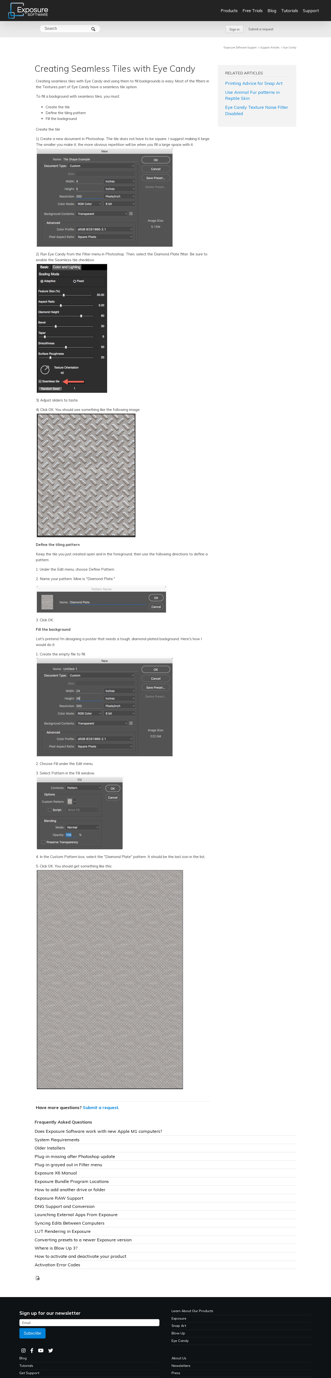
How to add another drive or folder (70, 1189)
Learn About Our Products (192, 1311)
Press (176, 1373)
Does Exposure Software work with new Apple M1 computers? (98, 1131)
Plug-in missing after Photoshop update (75, 1156)
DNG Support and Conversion (65, 1206)
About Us (179, 1358)
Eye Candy (289, 47)
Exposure (179, 1318)
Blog (23, 1358)
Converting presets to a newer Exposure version (83, 1240)
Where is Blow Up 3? (56, 1248)
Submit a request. (101, 1107)
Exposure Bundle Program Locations (72, 1181)
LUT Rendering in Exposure (63, 1231)
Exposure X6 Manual (56, 1173)
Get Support (29, 1373)
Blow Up (178, 1333)
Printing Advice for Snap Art (254, 83)
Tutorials (26, 1365)
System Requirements (57, 1139)
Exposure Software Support (240, 47)
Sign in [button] (234, 29)
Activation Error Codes (57, 1265)
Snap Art (179, 1325)
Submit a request (260, 29)
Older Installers (50, 1148)
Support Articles (270, 47)
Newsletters (181, 1365)
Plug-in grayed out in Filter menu (68, 1164)
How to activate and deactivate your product (80, 1256)
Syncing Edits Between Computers (69, 1223)
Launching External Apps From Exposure (76, 1214)
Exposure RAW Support (59, 1198)
